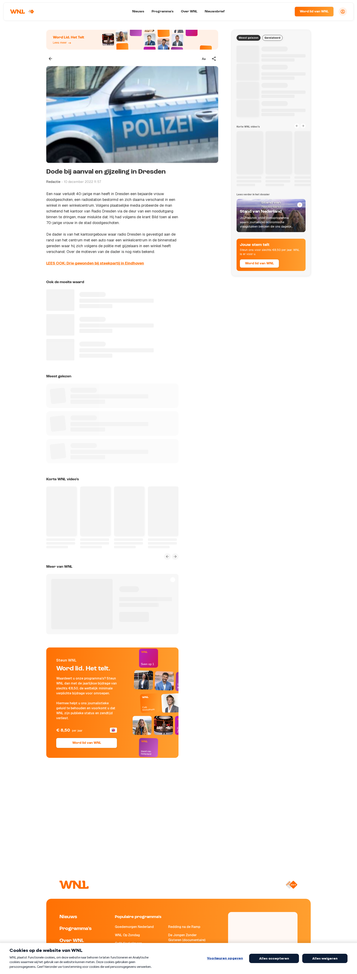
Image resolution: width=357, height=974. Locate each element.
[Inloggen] (343, 11)
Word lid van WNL (314, 11)
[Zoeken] (286, 11)
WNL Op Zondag (127, 935)
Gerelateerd (272, 37)
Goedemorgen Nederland (134, 927)
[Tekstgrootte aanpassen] (204, 59)
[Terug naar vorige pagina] (50, 59)
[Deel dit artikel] (214, 59)
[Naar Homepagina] (22, 12)
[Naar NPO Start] (291, 885)
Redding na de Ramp (184, 927)
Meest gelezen (248, 37)
